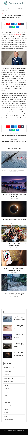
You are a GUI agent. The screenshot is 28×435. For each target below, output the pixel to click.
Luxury (6, 392)
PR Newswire (8, 406)
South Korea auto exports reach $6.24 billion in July (19, 345)
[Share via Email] (17, 27)
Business (6, 374)
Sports (6, 409)
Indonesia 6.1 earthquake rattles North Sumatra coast (19, 318)
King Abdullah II (18, 34)
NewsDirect (7, 402)
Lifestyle (6, 388)
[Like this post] (8, 24)
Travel (6, 416)
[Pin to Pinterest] (19, 24)
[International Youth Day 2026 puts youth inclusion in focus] (14, 233)
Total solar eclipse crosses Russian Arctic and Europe (18, 354)
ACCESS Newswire (9, 368)
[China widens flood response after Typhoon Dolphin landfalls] (14, 282)
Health (6, 385)
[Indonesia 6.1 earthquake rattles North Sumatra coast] (14, 159)
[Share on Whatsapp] (13, 27)
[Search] (26, 3)
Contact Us (16, 433)
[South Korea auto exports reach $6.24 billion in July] (7, 346)
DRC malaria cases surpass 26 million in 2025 (19, 327)
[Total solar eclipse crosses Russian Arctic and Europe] (14, 209)
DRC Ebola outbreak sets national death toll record (19, 336)
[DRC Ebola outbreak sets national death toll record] (14, 184)
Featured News (8, 381)
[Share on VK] (10, 27)
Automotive (7, 371)
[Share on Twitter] (15, 24)
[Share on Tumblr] (22, 24)
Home (2, 8)
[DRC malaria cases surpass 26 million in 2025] (7, 328)
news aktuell (7, 399)
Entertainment (8, 378)
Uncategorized (8, 419)
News (5, 395)
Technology (7, 412)
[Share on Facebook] (12, 24)
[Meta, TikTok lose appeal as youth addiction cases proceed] (14, 258)
